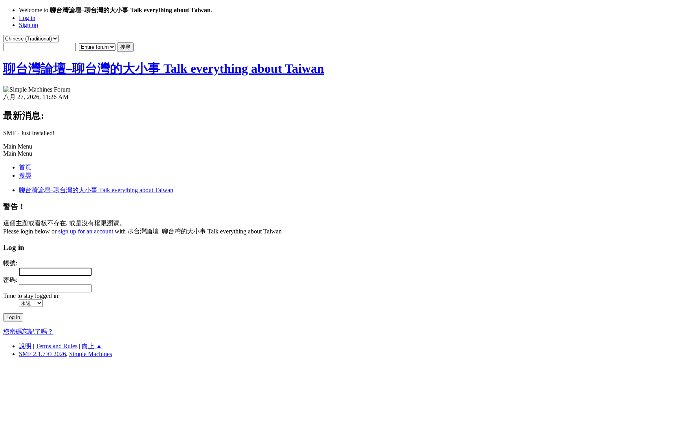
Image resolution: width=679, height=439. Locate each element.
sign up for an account (85, 231)
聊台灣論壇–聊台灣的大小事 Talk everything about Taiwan (163, 68)
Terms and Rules (56, 346)
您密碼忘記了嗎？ (28, 331)
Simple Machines (90, 354)
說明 (25, 346)
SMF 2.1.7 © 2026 (42, 354)
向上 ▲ (92, 346)
